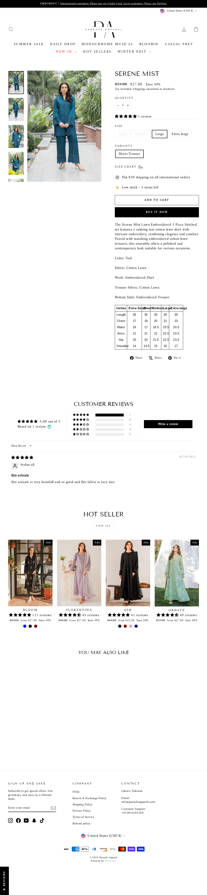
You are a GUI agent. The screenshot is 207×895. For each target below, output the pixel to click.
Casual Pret (179, 44)
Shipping (139, 89)
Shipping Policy (83, 804)
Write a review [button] (168, 424)
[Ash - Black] (120, 626)
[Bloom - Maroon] (36, 626)
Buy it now (157, 212)
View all (103, 526)
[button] (126, 117)
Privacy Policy (82, 811)
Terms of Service (83, 817)
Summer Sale (29, 44)
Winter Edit (133, 52)
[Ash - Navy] (136, 626)
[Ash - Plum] (131, 626)
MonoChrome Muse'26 (107, 44)
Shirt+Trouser (129, 154)
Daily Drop (63, 44)
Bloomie (149, 44)
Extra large (180, 134)
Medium (141, 134)
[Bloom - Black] (30, 626)
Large (159, 134)
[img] (22, 458)
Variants (123, 146)
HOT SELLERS (97, 52)
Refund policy (82, 823)
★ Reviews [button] (4, 881)
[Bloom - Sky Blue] (25, 626)
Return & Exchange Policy (90, 798)
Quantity (124, 98)
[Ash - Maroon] (125, 626)
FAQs (76, 792)
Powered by (103, 861)
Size (119, 126)
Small (123, 134)
